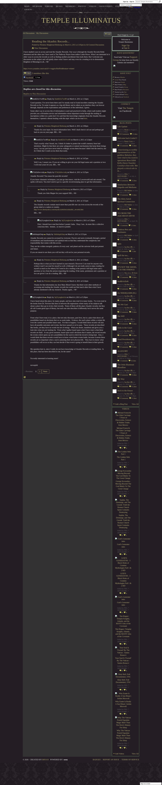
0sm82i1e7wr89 (61, 99)
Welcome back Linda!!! (127, 138)
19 (124, 134)
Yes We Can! (122, 304)
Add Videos (119, 754)
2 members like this (40, 73)
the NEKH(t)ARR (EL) (126, 293)
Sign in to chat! (145, 783)
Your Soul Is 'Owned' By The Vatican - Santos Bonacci (123, 660)
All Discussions (29, 33)
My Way (121, 379)
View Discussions (41, 48)
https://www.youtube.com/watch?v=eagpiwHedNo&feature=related (48, 69)
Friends (123, 82)
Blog (124, 84)
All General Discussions (95, 45)
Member (122, 77)
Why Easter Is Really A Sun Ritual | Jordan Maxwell (123, 703)
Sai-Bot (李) (128, 247)
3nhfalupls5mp (59, 234)
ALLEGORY (122, 351)
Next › (45, 371)
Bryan (126, 130)
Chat (125, 92)
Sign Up (125, 1)
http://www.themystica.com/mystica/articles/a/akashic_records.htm (58, 210)
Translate (137, 7)
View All (135, 404)
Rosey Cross (128, 141)
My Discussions (42, 33)
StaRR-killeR (122, 281)
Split (119, 244)
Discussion (126, 89)
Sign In (132, 1)
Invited (117, 79)
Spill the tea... (123, 255)
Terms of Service (130, 760)
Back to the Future (125, 390)
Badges (97, 760)
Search (160, 1)
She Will (121, 316)
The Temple (128, 108)
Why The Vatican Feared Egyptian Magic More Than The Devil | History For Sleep (123, 735)
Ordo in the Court (124, 328)
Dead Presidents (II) (125, 339)
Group (126, 87)
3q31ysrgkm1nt (67, 220)
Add (109, 34)
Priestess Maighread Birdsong (51, 45)
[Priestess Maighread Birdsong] (26, 46)
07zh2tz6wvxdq (61, 172)
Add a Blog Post (121, 404)
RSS (25, 377)
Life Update (122, 126)
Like (28, 73)
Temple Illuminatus (81, 20)
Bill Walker (128, 190)
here (85, 118)
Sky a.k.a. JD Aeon (130, 273)
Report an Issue (111, 760)
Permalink (46, 99)
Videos (126, 94)
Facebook (29, 78)
